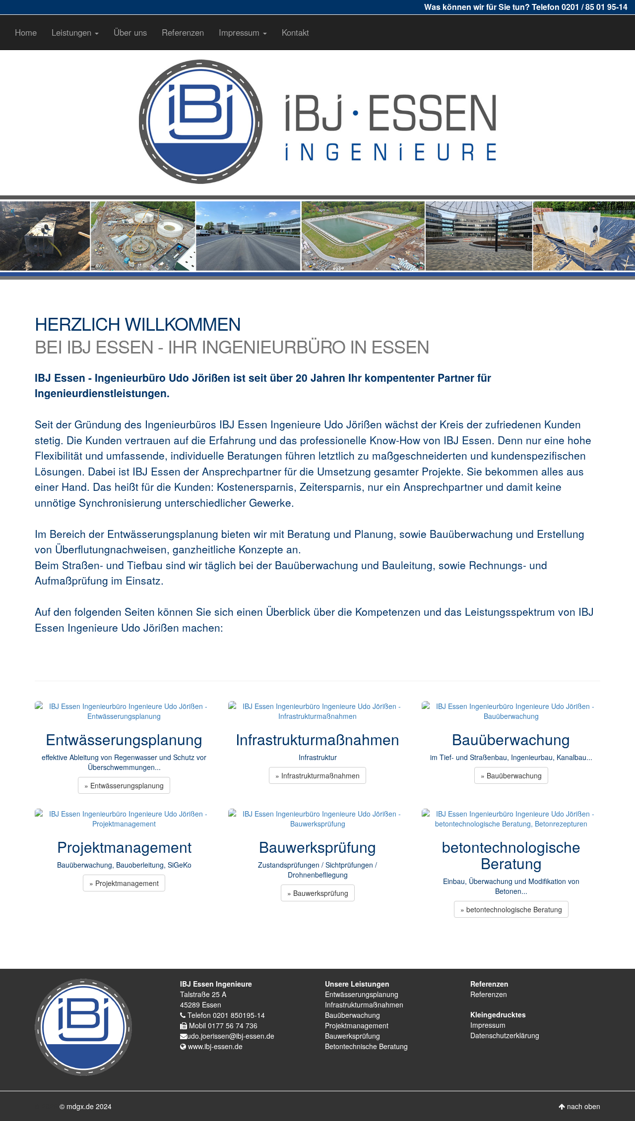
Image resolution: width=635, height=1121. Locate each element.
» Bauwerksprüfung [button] (317, 893)
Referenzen (183, 32)
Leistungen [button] (73, 32)
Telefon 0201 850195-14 (225, 1015)
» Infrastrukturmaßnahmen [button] (317, 775)
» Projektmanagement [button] (124, 883)
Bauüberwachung (352, 1015)
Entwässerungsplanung (361, 994)
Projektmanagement (356, 1025)
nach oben (582, 1106)
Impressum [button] (240, 32)
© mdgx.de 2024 (86, 1106)
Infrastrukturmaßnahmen (364, 1004)
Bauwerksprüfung (352, 1036)
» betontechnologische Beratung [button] (511, 909)
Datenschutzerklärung (504, 1035)
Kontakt (295, 32)
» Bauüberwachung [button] (511, 775)
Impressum (488, 1025)
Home (26, 32)
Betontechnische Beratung (366, 1046)
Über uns (130, 32)
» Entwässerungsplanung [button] (124, 785)
